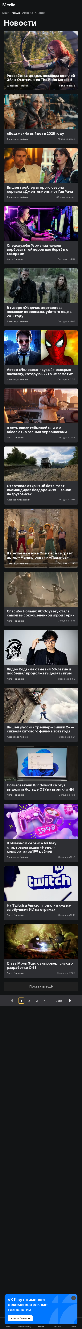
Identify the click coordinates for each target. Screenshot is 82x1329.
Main (5, 13)
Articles (27, 13)
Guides (40, 13)
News (16, 13)
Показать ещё (41, 986)
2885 (59, 1000)
